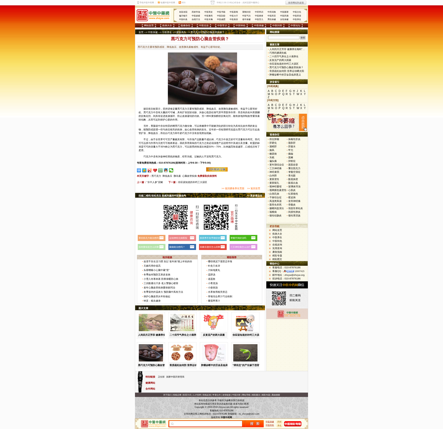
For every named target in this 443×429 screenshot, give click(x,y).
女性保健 (284, 19)
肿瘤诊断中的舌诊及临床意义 (217, 365)
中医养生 (297, 19)
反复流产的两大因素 (214, 334)
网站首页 (149, 25)
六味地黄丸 (214, 270)
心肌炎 (292, 190)
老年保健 (246, 19)
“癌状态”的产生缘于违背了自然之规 (252, 365)
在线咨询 (277, 244)
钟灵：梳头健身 (152, 300)
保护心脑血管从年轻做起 (157, 296)
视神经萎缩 (275, 186)
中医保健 (259, 25)
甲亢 (290, 150)
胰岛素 (177, 176)
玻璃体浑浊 (294, 186)
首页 (141, 32)
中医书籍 (221, 12)
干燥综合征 (275, 197)
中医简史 (208, 12)
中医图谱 (284, 12)
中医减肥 (221, 19)
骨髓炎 (292, 204)
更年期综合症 (276, 164)
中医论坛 (295, 25)
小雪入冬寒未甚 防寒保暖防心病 (161, 279)
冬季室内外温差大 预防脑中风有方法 (163, 292)
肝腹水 (292, 146)
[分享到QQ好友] (166, 170)
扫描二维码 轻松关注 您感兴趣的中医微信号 (162, 195)
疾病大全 (167, 25)
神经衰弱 (274, 172)
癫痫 (290, 153)
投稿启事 (177, 395)
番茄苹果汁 (214, 300)
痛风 (271, 150)
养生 (279, 425)
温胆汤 (211, 274)
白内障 (273, 175)
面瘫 (290, 157)
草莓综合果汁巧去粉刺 (220, 296)
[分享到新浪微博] (150, 170)
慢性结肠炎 (275, 215)
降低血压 (167, 176)
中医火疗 (234, 16)
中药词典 (272, 12)
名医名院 (183, 12)
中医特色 (240, 25)
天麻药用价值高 (152, 265)
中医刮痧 (221, 16)
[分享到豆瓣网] (160, 170)
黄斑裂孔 (274, 182)
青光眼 (292, 175)
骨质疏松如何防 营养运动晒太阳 (187, 365)
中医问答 (277, 25)
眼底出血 (293, 182)
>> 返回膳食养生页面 (233, 188)
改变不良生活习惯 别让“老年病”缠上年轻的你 (168, 261)
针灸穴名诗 (214, 265)
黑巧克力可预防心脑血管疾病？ (155, 365)
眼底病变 (293, 179)
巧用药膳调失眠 (277, 52)
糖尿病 (273, 153)
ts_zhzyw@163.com (249, 414)
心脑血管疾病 (189, 176)
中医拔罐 (196, 16)
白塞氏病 (274, 193)
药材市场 (196, 12)
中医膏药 (208, 16)
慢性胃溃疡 (294, 215)
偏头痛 (273, 161)
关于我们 (167, 395)
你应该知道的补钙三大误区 (192, 182)
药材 (279, 422)
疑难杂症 (185, 25)
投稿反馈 (207, 395)
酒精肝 (273, 146)
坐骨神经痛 (294, 201)
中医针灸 (183, 19)
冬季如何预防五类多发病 (157, 274)
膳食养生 (181, 32)
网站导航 (246, 395)
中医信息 (204, 25)
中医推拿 (259, 16)
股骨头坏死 (275, 204)
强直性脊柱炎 (295, 208)
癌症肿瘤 (274, 139)
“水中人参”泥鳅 (155, 182)
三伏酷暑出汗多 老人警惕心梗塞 (161, 283)
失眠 (271, 157)
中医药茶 (272, 16)
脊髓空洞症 (294, 172)
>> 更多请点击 (254, 195)
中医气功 (246, 16)
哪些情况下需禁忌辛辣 (220, 261)
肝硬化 (273, 142)
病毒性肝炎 (294, 139)
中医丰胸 (208, 19)
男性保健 (272, 19)
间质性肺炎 (294, 212)
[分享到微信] (171, 170)
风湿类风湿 (275, 201)
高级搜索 (276, 395)
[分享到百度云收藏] (155, 170)
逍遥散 (211, 279)
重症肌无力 (294, 168)
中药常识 (259, 12)
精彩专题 (277, 255)
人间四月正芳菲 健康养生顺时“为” (156, 334)
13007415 (299, 271)
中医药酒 (284, 16)
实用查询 (277, 248)
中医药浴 (297, 16)
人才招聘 (197, 395)
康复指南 (277, 252)
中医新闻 (234, 12)
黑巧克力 (156, 176)
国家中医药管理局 (175, 377)
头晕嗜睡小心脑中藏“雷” (157, 270)
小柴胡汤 (213, 287)
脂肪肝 (292, 142)
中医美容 (234, 19)
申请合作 (217, 395)
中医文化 (297, 12)
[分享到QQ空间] (144, 170)
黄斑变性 (274, 179)
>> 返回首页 (253, 188)
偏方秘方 (183, 16)
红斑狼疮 (293, 193)
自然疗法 (196, 19)
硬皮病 (292, 197)
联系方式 (187, 395)
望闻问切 (246, 12)
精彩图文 (277, 259)
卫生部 (161, 377)
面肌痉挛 (293, 164)
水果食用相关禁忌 (217, 292)
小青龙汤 (213, 283)
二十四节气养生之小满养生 (184, 334)
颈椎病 (273, 212)
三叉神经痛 (275, 168)
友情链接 (226, 395)
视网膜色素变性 (277, 190)
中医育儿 (259, 19)
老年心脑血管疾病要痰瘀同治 (159, 287)
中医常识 (222, 25)
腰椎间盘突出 (276, 208)
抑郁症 (292, 161)
